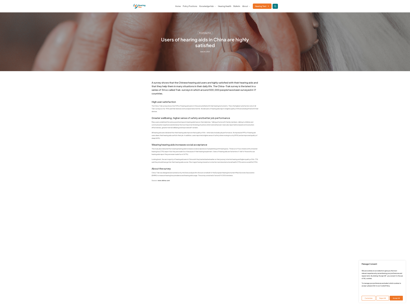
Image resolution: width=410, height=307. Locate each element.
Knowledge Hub (205, 33)
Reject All (382, 298)
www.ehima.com (164, 180)
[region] (382, 281)
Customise (368, 298)
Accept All (396, 298)
